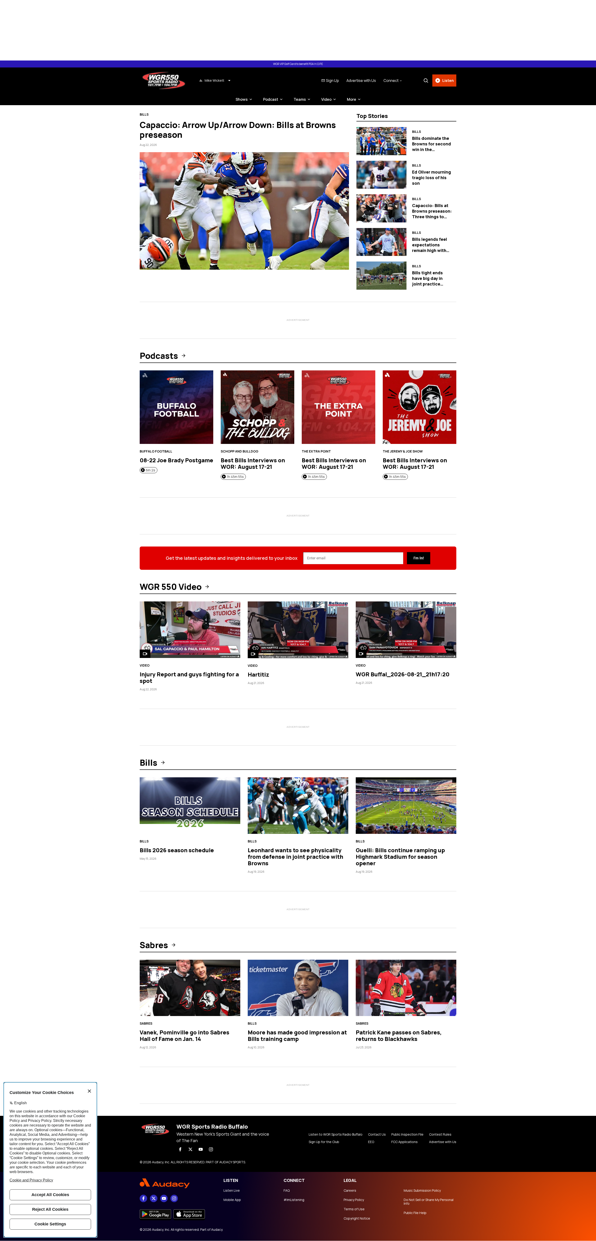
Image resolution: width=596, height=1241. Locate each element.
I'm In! (418, 558)
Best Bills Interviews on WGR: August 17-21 (253, 463)
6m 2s (150, 470)
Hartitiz (258, 674)
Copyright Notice (357, 1218)
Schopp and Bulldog (239, 451)
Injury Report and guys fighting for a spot (189, 677)
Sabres (154, 945)
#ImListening (294, 1200)
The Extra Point (316, 451)
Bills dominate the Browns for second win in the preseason (431, 146)
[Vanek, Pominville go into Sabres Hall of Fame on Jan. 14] (190, 988)
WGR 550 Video (171, 587)
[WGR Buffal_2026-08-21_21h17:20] (406, 629)
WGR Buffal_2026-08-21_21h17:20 (403, 674)
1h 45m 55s (235, 476)
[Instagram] (211, 1149)
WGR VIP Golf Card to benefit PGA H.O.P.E (298, 64)
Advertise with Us (361, 80)
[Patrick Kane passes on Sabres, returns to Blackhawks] (406, 988)
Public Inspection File (407, 1134)
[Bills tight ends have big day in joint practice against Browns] (381, 276)
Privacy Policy (354, 1200)
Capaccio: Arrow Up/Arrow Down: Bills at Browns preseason (238, 129)
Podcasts (159, 356)
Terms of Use (354, 1209)
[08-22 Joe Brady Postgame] (176, 407)
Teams (300, 99)
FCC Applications (404, 1142)
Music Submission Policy (422, 1190)
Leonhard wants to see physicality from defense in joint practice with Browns (295, 856)
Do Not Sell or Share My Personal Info (429, 1201)
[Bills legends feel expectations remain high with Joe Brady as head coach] (381, 242)
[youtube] (200, 1149)
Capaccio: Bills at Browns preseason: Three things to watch (432, 214)
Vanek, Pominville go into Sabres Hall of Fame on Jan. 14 (184, 1035)
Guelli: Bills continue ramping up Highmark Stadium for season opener (400, 856)
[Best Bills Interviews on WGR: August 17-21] (257, 407)
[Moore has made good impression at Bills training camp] (298, 988)
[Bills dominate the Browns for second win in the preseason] (381, 141)
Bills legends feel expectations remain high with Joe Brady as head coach (431, 250)
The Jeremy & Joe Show (403, 451)
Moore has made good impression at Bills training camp (297, 1035)
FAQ (287, 1190)
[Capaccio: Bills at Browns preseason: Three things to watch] (381, 208)
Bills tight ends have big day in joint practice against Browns (428, 281)
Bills (144, 114)
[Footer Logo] (177, 1183)
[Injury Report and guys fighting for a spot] (190, 629)
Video (326, 99)
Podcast (270, 99)
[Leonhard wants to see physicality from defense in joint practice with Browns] (298, 805)
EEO (371, 1142)
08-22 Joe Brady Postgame (176, 460)
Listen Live (232, 1190)
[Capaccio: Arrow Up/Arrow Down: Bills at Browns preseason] (244, 211)
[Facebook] (180, 1149)
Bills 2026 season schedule (177, 850)
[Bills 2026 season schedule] (190, 805)
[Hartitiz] (298, 629)
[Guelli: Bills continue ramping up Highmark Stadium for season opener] (406, 805)
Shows (242, 99)
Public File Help (415, 1213)
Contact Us (377, 1134)
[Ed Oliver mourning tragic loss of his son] (381, 175)
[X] (190, 1149)
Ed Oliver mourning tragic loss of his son (431, 177)
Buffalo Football (156, 451)
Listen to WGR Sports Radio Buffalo (335, 1134)
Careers (350, 1190)
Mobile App (232, 1200)
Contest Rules (440, 1134)
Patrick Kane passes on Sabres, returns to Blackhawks (399, 1035)
